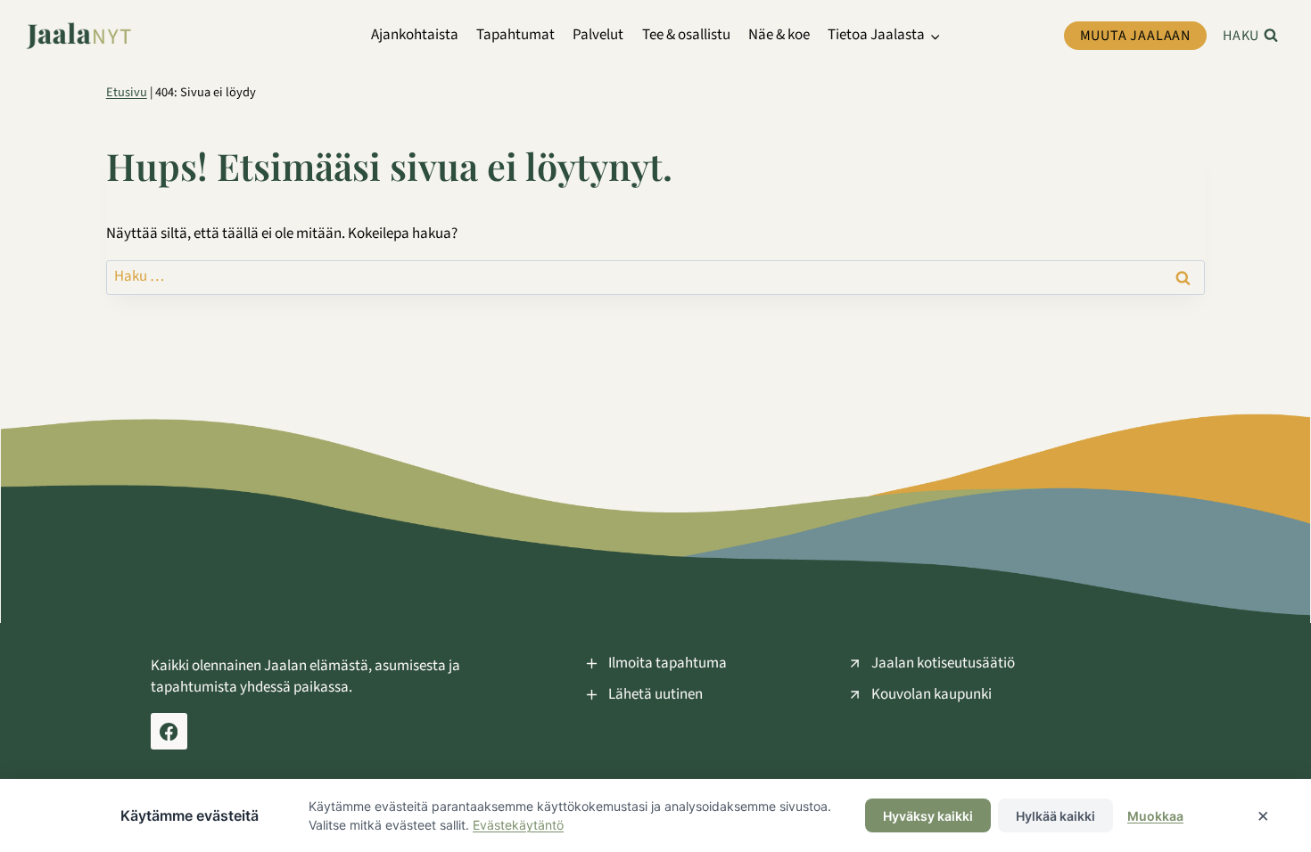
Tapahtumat (515, 34)
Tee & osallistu (686, 34)
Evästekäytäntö (518, 824)
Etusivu (126, 92)
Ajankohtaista (414, 34)
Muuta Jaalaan (1135, 35)
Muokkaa (1155, 815)
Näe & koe (779, 34)
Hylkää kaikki (1055, 815)
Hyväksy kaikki (928, 815)
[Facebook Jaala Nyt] (169, 731)
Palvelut (598, 34)
